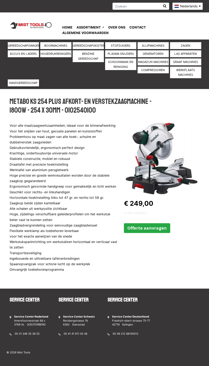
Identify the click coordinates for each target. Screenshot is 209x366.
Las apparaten (185, 53)
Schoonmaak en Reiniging (120, 64)
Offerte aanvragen (147, 228)
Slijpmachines (153, 45)
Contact (137, 27)
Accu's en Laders (23, 53)
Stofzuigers (120, 45)
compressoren (153, 70)
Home (67, 27)
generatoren (153, 53)
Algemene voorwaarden (85, 33)
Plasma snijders (121, 53)
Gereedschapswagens (23, 45)
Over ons (116, 27)
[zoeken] (164, 6)
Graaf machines (185, 62)
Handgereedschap (23, 83)
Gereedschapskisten (88, 45)
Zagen (185, 45)
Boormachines (55, 45)
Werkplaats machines (185, 72)
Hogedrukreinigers (56, 53)
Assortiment (89, 27)
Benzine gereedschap (88, 56)
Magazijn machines (153, 62)
